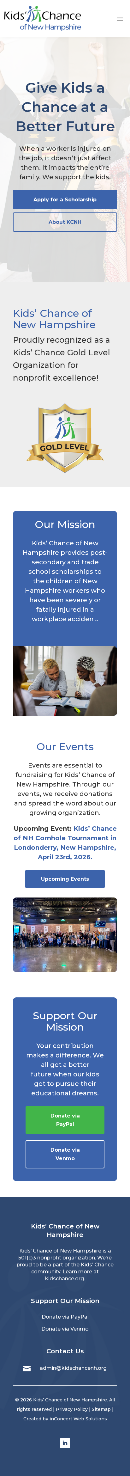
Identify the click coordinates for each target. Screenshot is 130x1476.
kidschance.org (64, 1279)
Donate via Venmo (65, 1329)
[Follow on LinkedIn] (65, 1443)
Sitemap (101, 1409)
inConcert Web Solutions (78, 1419)
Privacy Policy (72, 1409)
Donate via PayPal (65, 1317)
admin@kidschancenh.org (73, 1368)
